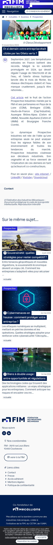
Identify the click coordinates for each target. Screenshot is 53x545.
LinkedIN (15, 177)
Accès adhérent (15, 479)
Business (25, 17)
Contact (12, 473)
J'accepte (41, 537)
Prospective (37, 17)
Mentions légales (16, 482)
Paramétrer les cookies (27, 541)
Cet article (17, 98)
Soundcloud (40, 177)
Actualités (13, 17)
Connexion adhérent (39, 11)
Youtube (27, 177)
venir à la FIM (17, 457)
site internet (42, 174)
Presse (11, 476)
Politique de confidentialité (21, 485)
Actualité (7, 279)
